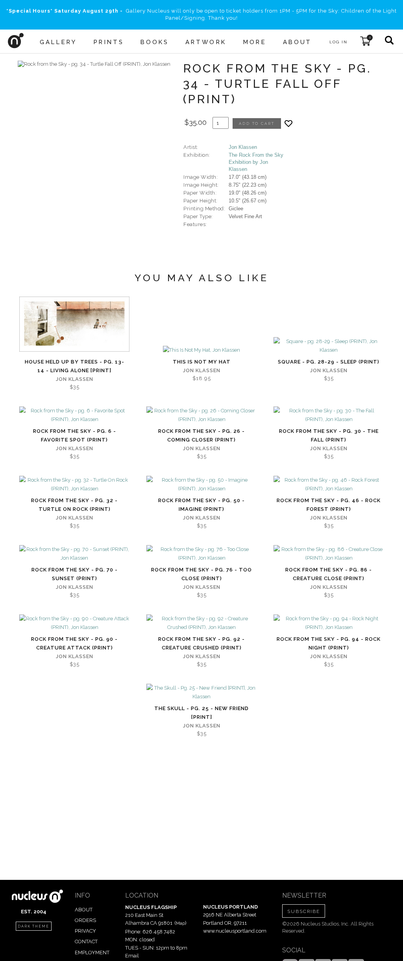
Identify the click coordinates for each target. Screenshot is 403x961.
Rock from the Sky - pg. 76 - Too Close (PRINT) (201, 574)
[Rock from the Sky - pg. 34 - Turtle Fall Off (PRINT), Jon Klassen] (94, 64)
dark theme (33, 926)
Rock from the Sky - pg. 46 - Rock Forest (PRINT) (329, 504)
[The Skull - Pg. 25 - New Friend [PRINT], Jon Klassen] (201, 692)
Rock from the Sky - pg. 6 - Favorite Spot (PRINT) (74, 435)
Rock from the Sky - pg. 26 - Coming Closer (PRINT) (201, 435)
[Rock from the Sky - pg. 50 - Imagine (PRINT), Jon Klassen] (201, 484)
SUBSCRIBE (303, 911)
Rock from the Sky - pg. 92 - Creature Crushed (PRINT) (201, 643)
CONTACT (86, 941)
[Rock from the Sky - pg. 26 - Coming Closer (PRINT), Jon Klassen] (201, 415)
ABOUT (83, 910)
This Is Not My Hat (202, 362)
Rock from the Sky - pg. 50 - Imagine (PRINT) (201, 504)
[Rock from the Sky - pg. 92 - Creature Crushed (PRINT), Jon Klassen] (201, 623)
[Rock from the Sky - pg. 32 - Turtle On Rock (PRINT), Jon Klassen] (74, 484)
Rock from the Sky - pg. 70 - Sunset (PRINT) (74, 574)
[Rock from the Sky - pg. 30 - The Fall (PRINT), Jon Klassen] (329, 415)
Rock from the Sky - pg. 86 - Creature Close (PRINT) (328, 574)
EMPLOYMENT (92, 952)
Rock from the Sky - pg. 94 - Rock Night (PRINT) (329, 643)
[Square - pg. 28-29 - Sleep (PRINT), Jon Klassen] (329, 345)
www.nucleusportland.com (234, 931)
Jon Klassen (243, 147)
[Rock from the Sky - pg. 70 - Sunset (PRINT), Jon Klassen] (74, 553)
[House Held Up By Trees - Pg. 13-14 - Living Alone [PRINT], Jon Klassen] (74, 324)
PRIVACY (85, 931)
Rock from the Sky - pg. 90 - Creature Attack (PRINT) (74, 643)
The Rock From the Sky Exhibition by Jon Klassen (256, 162)
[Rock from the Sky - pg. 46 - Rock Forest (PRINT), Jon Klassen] (329, 484)
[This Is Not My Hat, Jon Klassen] (201, 350)
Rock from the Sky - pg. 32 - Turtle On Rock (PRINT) (74, 504)
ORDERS (85, 920)
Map (180, 923)
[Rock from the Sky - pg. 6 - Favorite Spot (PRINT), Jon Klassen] (74, 415)
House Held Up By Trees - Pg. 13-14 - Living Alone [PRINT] (74, 366)
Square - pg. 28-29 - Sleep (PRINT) (328, 362)
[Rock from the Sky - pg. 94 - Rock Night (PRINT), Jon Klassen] (329, 623)
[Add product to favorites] (288, 123)
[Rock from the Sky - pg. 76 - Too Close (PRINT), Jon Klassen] (201, 553)
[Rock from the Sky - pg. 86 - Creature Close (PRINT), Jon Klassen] (329, 553)
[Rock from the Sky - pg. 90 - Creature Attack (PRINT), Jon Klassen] (74, 623)
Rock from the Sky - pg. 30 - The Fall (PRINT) (329, 435)
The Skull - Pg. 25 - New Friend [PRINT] (201, 712)
